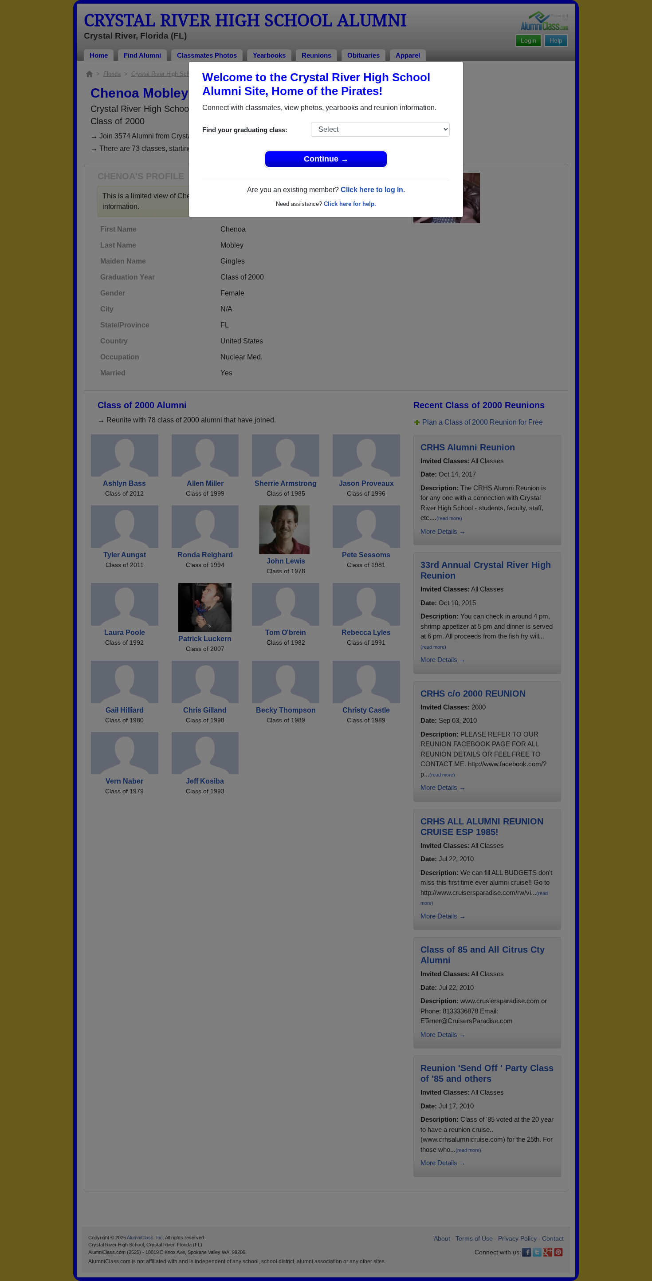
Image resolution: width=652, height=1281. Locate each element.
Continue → (326, 158)
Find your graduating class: (244, 130)
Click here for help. (350, 204)
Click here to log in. (373, 189)
